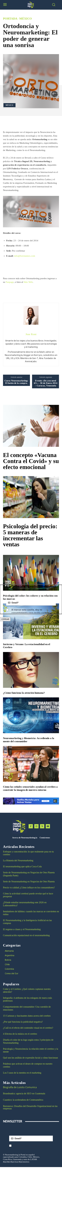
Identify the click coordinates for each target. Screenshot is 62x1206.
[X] (42, 826)
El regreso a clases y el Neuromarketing (22, 929)
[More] (38, 123)
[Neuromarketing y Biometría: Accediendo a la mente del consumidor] (31, 715)
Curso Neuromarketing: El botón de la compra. (16, 381)
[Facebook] (31, 826)
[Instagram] (36, 826)
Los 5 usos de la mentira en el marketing (22, 1072)
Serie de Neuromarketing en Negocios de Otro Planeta (29, 881)
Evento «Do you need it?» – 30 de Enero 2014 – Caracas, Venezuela (45, 383)
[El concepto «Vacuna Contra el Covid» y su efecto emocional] (31, 426)
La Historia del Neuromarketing (18, 860)
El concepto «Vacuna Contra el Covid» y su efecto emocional (31, 461)
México (25, 18)
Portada (10, 18)
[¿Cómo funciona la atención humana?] (31, 670)
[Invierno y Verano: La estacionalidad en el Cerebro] (31, 621)
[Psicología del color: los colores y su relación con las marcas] (31, 573)
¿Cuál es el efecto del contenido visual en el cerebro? (28, 1027)
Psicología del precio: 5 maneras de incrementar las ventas (30, 535)
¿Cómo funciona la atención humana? (24, 692)
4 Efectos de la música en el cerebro (20, 1034)
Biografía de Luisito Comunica (20, 1087)
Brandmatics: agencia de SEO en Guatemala (24, 1093)
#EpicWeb (6, 1162)
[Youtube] (48, 826)
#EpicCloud (14, 1162)
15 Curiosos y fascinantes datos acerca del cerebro (27, 1015)
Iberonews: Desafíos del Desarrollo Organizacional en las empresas (30, 1107)
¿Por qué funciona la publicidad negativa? (23, 1021)
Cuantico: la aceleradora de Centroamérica (23, 1100)
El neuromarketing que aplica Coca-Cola (22, 866)
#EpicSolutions (24, 1162)
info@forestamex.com (24, 256)
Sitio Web (28, 282)
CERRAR (5, 619)
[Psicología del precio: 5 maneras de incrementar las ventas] (31, 497)
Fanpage (10, 282)
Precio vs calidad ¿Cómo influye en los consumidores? (29, 887)
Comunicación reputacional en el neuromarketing (26, 935)
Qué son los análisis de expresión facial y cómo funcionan (30, 1057)
